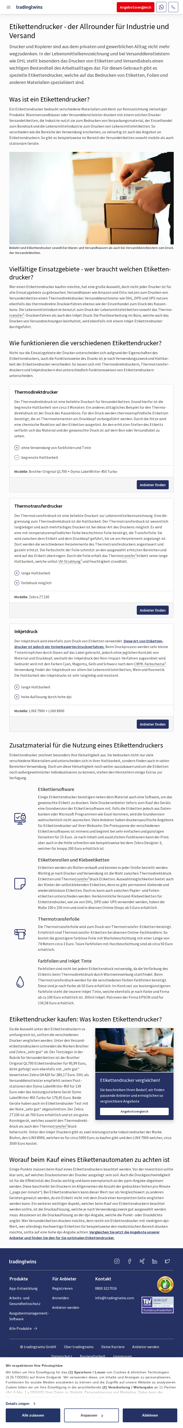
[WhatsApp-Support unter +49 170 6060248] (161, 7)
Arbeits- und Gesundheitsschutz (25, 1300)
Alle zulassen (33, 1415)
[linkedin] (154, 1261)
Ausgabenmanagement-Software (29, 1316)
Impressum (122, 1356)
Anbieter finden (153, 484)
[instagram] (117, 1261)
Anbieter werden (65, 1307)
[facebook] (129, 1261)
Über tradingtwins (79, 1346)
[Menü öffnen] (9, 7)
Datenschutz (61, 1356)
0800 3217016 (106, 1288)
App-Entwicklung (23, 1288)
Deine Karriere (113, 1346)
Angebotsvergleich (134, 1111)
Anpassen (89, 1415)
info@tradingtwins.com (114, 1297)
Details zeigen (17, 1404)
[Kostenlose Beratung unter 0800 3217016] (173, 7)
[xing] (142, 1261)
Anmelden (60, 1297)
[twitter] (167, 1261)
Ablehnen (150, 1415)
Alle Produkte (20, 1328)
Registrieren (62, 1288)
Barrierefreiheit (93, 1356)
